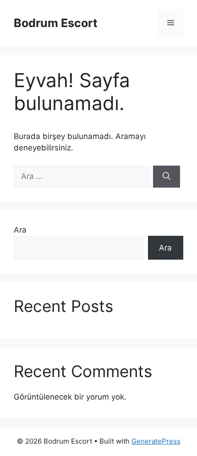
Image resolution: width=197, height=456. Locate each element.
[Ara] (166, 177)
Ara (20, 229)
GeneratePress (156, 441)
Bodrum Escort (56, 23)
